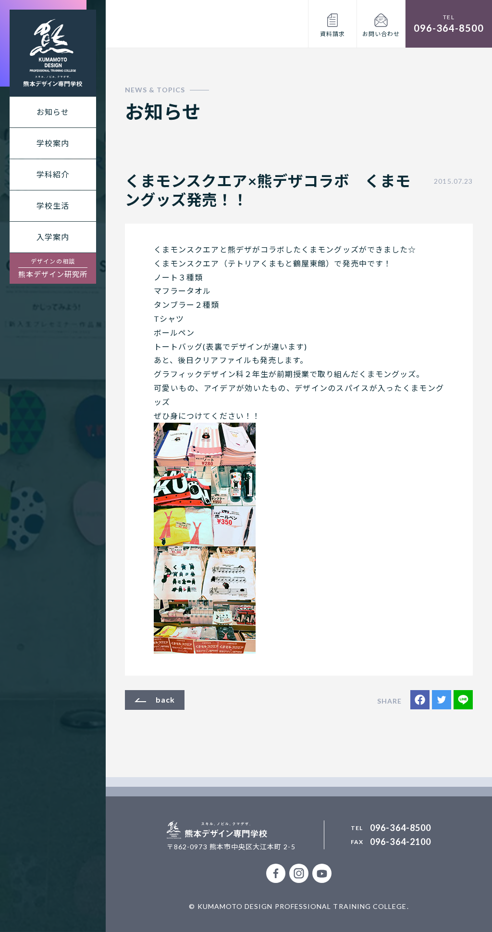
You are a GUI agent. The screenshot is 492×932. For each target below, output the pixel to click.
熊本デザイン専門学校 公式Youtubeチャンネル (322, 873)
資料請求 (332, 34)
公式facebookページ (275, 873)
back (165, 699)
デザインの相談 (53, 268)
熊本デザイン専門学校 (53, 53)
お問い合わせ (381, 34)
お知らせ (53, 111)
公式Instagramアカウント (298, 873)
